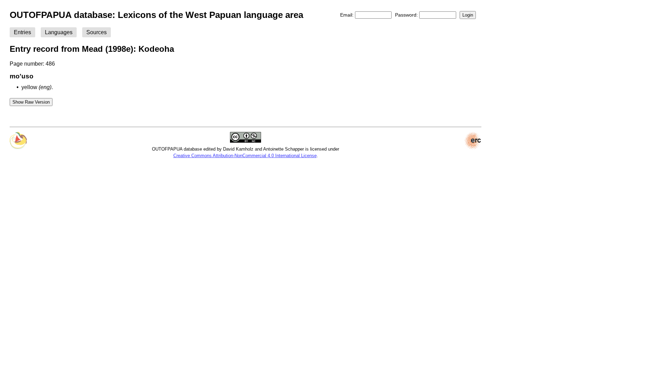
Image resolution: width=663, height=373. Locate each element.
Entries (22, 32)
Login (467, 15)
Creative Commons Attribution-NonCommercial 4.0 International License (245, 155)
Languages (59, 32)
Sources (96, 32)
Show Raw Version (31, 102)
